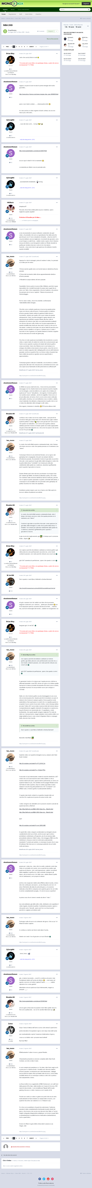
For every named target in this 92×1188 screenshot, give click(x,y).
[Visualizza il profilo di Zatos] (11, 1030)
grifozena (13, 30)
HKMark (10, 202)
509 (11, 591)
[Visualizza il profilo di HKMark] (11, 209)
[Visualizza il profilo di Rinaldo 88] (11, 420)
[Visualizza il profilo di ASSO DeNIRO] (79, 38)
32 (11, 97)
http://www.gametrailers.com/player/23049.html (33, 1001)
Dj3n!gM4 (10, 120)
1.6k (11, 429)
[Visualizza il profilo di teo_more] (11, 263)
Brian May (10, 53)
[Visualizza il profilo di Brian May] (11, 60)
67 (11, 135)
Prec (7, 46)
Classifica (38, 14)
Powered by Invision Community (46, 1185)
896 (11, 272)
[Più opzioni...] (57, 54)
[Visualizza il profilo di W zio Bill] (11, 582)
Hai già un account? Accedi (71, 3)
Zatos (10, 1024)
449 (11, 218)
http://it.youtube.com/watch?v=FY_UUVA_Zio (32, 763)
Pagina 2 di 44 (44, 46)
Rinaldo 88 (10, 414)
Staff (20, 14)
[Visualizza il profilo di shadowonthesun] (11, 88)
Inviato (25, 53)
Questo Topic (80, 9)
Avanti (31, 46)
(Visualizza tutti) (35, 1160)
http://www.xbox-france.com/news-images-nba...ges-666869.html (38, 94)
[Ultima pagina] (36, 47)
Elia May (13, 74)
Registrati (86, 3)
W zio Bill (10, 575)
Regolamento (12, 14)
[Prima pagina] (3, 47)
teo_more (10, 256)
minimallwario (72, 37)
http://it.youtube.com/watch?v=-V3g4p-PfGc (32, 770)
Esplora (5, 9)
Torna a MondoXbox (23, 9)
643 (11, 1039)
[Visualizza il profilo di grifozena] (5, 31)
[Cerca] (89, 9)
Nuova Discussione (52, 39)
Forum (3, 14)
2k (11, 69)
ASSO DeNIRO (86, 37)
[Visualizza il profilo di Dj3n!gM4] (11, 126)
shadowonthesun (10, 82)
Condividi (41, 31)
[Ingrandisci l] (38, 57)
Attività (12, 9)
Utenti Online (28, 14)
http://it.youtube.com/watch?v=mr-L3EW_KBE (32, 825)
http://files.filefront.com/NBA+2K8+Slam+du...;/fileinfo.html (36, 812)
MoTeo (14, 275)
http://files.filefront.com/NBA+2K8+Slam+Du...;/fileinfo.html (36, 809)
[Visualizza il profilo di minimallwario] (65, 38)
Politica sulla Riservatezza (46, 1183)
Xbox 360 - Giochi (23, 32)
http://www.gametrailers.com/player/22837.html (33, 151)
